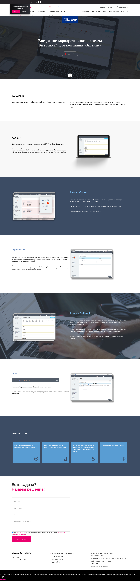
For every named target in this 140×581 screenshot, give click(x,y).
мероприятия (114, 11)
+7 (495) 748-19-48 (121, 7)
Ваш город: (17, 2)
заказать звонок (106, 7)
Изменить (24, 11)
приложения (41, 11)
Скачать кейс (71, 54)
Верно (16, 11)
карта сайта (55, 562)
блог (104, 11)
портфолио (95, 11)
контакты (124, 11)
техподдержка (53, 11)
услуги (63, 11)
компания (85, 11)
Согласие (20, 532)
